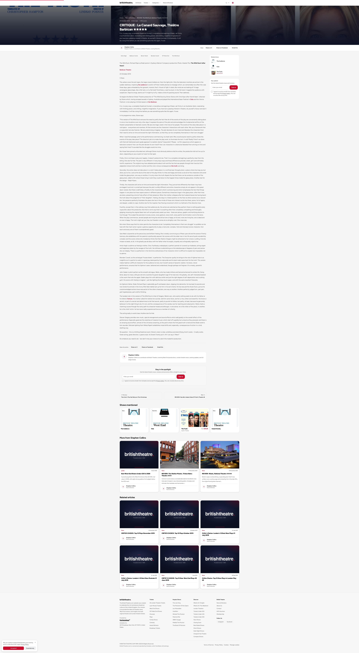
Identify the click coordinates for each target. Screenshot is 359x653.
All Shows (138, 3)
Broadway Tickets (155, 628)
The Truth (184, 429)
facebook (229, 622)
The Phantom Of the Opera (180, 606)
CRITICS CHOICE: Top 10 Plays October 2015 (177, 533)
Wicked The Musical (178, 614)
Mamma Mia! (176, 617)
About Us (219, 606)
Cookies (226, 645)
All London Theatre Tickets (157, 603)
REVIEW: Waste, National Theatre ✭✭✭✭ (217, 474)
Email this (235, 48)
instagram (221, 622)
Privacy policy (160, 381)
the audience (142, 85)
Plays (151, 617)
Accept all (13, 648)
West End (154, 410)
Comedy (152, 622)
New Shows (197, 620)
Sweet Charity (216, 429)
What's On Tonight (199, 603)
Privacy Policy (219, 645)
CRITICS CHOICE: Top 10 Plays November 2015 (138, 533)
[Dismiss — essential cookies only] (35, 642)
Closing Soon (197, 622)
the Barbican (152, 102)
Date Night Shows (199, 631)
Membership (220, 614)
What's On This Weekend (201, 606)
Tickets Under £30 (199, 614)
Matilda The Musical (178, 622)
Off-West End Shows (156, 611)
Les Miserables (177, 608)
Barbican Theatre (125, 70)
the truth (174, 166)
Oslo (191, 99)
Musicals (152, 614)
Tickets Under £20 (199, 611)
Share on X (209, 48)
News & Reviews (168, 3)
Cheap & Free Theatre (200, 634)
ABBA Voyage (177, 620)
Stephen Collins (133, 355)
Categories (155, 3)
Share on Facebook (222, 48)
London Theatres (198, 608)
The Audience (125, 429)
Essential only (30, 648)
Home (121, 18)
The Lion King (177, 603)
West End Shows (154, 608)
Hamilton (175, 611)
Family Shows (154, 620)
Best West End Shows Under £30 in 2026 (135, 474)
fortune (129, 299)
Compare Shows (198, 636)
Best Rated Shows (199, 625)
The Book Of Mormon (179, 625)
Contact (219, 608)
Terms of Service (209, 645)
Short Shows (197, 628)
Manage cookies (234, 645)
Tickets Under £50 (199, 617)
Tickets (146, 3)
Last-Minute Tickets (155, 606)
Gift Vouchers (221, 611)
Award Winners (154, 625)
